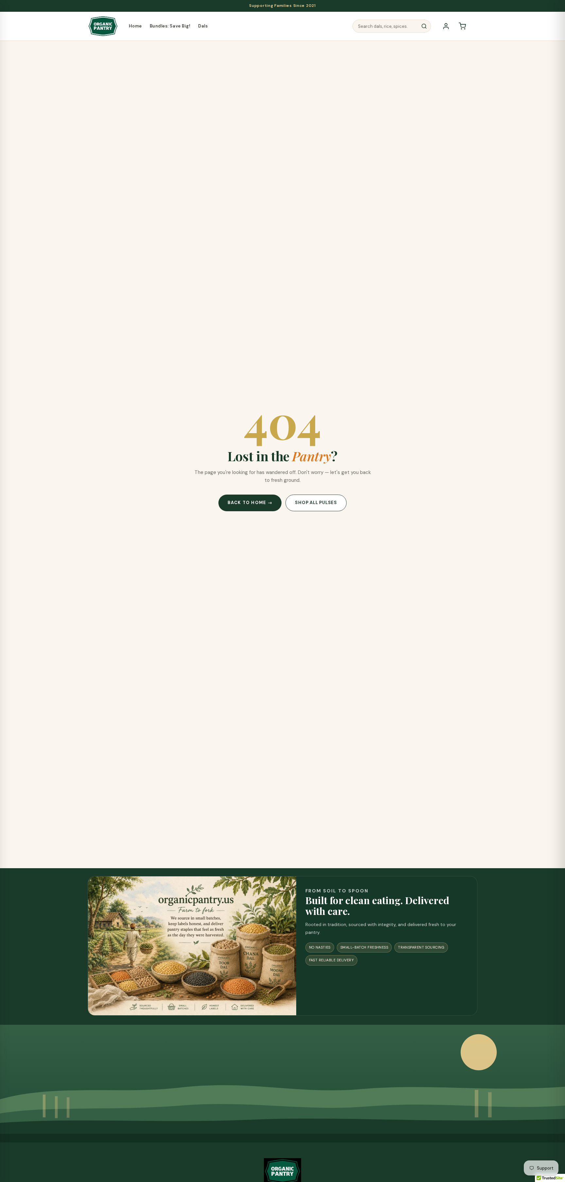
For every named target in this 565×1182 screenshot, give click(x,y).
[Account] (446, 26)
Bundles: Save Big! (170, 26)
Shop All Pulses (316, 502)
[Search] (424, 26)
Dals (203, 26)
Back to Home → (250, 502)
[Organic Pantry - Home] (103, 26)
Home (135, 26)
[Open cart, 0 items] (462, 26)
